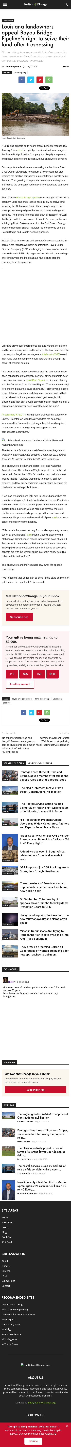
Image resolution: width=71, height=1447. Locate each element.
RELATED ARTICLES (14, 763)
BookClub (7, 1237)
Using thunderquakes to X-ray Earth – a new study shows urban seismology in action (44, 918)
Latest (5, 1227)
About (5, 1261)
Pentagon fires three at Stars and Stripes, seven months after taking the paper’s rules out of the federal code (44, 775)
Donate (6, 1265)
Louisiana (57, 699)
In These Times (10, 1344)
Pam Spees (38, 380)
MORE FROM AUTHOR (40, 763)
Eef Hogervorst (24, 1159)
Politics (6, 793)
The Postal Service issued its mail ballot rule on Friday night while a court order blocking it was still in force (44, 807)
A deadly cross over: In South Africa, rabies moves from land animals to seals (42, 855)
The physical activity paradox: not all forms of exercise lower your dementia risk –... (41, 1151)
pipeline (6, 702)
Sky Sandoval (23, 1173)
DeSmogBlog (20, 72)
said (29, 380)
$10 (12, 674)
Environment (8, 21)
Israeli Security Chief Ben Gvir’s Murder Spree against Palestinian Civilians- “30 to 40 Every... (42, 1185)
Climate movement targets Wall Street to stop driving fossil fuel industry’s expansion (52, 741)
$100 (52, 674)
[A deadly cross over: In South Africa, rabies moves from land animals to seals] (10, 856)
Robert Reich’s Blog (12, 1304)
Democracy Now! (11, 1324)
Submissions (8, 1280)
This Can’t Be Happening (15, 1309)
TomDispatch (9, 1319)
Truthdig (6, 1329)
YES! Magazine (9, 1339)
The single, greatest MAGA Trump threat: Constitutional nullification (43, 1115)
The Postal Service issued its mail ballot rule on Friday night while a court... (41, 1167)
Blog (4, 1232)
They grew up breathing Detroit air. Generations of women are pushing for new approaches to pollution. (44, 950)
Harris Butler (23, 1141)
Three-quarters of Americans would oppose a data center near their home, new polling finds (44, 887)
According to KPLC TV (14, 414)
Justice (5, 779)
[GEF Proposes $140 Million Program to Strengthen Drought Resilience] (10, 870)
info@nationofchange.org (41, 1402)
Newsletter (7, 1222)
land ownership (42, 699)
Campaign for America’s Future (18, 1314)
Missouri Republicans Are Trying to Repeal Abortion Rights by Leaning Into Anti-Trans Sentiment (44, 934)
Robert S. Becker (25, 1121)
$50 (39, 674)
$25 (25, 674)
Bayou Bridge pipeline (28, 197)
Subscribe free (19, 617)
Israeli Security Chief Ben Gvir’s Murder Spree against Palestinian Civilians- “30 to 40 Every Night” (44, 839)
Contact (6, 1285)
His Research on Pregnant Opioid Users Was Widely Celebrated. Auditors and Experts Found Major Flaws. (44, 823)
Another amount (20, 684)
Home (5, 1217)
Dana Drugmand (13, 66)
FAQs (4, 1275)
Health (5, 824)
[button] (66, 4)
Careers (6, 1270)
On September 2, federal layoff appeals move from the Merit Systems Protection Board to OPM (44, 903)
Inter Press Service (11, 1334)
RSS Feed (7, 1242)
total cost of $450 (51, 354)
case (20, 150)
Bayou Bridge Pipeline (22, 699)
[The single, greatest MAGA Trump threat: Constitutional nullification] (10, 790)
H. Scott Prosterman (27, 1193)
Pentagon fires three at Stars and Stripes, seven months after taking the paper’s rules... (42, 1133)
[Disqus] (35, 1017)
